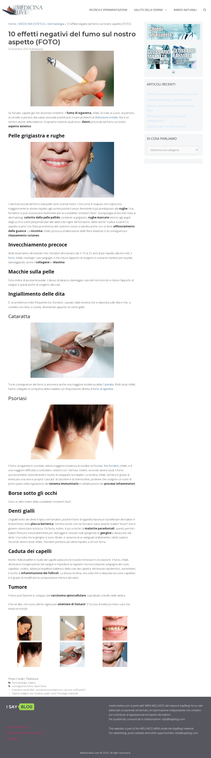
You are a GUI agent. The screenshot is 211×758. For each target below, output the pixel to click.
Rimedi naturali (185, 10)
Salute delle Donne (148, 10)
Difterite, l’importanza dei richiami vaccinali (172, 94)
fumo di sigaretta (103, 389)
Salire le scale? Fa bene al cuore (166, 126)
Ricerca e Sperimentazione (108, 10)
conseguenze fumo (22, 686)
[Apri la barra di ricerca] (204, 10)
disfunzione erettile (106, 117)
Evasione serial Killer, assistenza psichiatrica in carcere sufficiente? (48, 689)
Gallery (32, 682)
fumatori (114, 466)
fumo (11, 258)
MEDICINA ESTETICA (32, 24)
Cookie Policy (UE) (18, 727)
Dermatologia (55, 24)
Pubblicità (12, 739)
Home (12, 24)
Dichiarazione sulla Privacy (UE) (25, 733)
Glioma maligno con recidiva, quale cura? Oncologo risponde (45, 693)
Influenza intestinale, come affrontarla (170, 100)
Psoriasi (98, 466)
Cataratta (108, 384)
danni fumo (40, 686)
